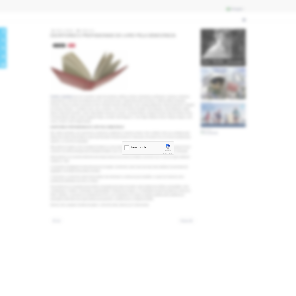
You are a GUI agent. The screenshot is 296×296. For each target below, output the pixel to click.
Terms (170, 153)
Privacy (165, 153)
